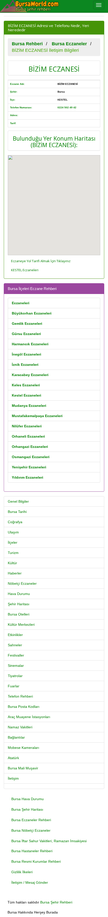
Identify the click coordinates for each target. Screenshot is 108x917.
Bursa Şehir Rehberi (56, 902)
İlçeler (12, 542)
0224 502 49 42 (67, 107)
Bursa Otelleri (18, 614)
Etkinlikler (15, 635)
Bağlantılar (16, 737)
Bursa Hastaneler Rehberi (31, 851)
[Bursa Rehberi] (32, 6)
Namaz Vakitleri (20, 727)
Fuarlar (13, 686)
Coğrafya (15, 522)
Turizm (13, 553)
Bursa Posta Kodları (23, 707)
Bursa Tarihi (17, 512)
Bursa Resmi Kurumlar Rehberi (36, 861)
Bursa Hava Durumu (27, 799)
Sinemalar (16, 666)
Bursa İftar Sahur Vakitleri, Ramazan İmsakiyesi (49, 841)
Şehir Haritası (18, 604)
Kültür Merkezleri (21, 625)
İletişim (13, 778)
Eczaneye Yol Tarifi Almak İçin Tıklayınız (41, 261)
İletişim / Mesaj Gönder (29, 882)
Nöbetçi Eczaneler (22, 583)
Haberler (15, 573)
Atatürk (13, 758)
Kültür (12, 563)
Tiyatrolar (15, 676)
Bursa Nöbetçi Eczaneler (30, 830)
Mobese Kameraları (23, 748)
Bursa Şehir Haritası (27, 809)
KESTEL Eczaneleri (24, 270)
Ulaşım (13, 532)
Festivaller (16, 655)
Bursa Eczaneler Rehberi (31, 820)
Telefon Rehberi (20, 696)
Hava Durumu (19, 594)
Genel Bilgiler (18, 501)
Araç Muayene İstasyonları (29, 717)
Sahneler (15, 645)
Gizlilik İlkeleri (22, 872)
